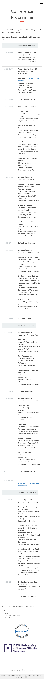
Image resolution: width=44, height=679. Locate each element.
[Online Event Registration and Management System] (22, 670)
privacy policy (20, 677)
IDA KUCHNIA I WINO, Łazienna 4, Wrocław (28, 483)
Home (6, 611)
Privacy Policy (8, 618)
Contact (7, 613)
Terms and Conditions (12, 615)
